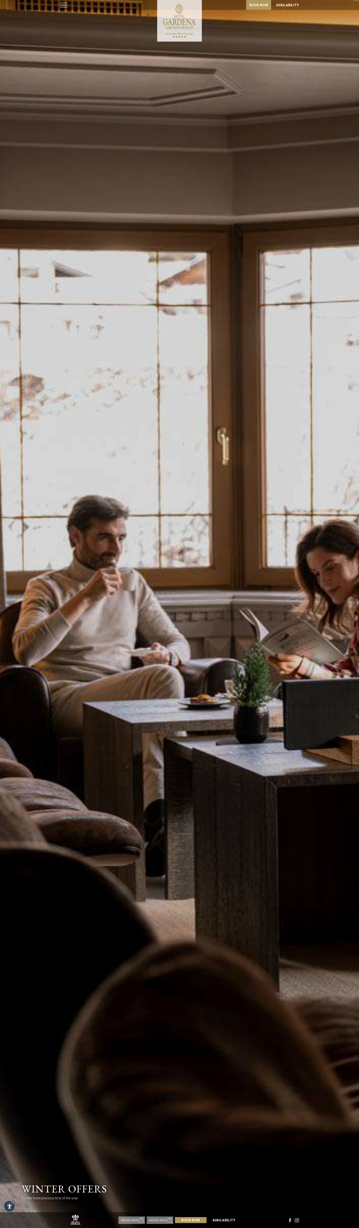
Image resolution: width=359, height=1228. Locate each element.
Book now (258, 5)
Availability (287, 5)
